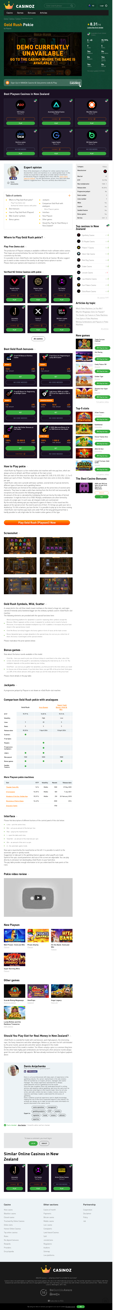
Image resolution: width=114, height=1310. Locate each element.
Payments (47, 1213)
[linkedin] (25, 1071)
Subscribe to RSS (56, 1301)
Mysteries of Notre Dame (14, 801)
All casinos (38, 339)
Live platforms (49, 1255)
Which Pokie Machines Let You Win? (89, 308)
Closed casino (9, 1217)
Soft (45, 1236)
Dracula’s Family (11, 806)
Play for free (103, 348)
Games (20, 12)
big (6, 436)
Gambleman (99, 424)
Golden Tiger (99, 376)
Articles (43, 12)
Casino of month (50, 1210)
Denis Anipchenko (14, 183)
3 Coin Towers (99, 412)
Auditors (47, 1247)
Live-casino (48, 1225)
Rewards (7, 1244)
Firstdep (43, 436)
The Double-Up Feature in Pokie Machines (92, 315)
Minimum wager (46, 400)
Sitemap (47, 1251)
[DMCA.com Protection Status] (55, 1295)
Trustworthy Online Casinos (14, 1221)
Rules (6, 1236)
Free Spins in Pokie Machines (87, 318)
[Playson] (105, 171)
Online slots (8, 1225)
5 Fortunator (10, 792)
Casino (10, 12)
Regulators (48, 1244)
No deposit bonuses (11, 1240)
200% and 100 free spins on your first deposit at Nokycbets (101, 486)
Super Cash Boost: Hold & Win (61, 707)
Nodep (7, 364)
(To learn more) (70, 1306)
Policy (85, 1217)
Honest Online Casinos (12, 1229)
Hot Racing (98, 352)
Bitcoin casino (49, 1217)
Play (20, 123)
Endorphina (98, 415)
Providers (7, 1247)
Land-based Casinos (51, 1232)
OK (81, 1307)
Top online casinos (10, 1232)
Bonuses (32, 12)
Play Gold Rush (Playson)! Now (37, 522)
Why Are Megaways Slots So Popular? (90, 312)
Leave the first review (95, 27)
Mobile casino (49, 1221)
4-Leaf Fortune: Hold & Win (102, 461)
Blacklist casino (10, 1213)
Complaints (48, 1229)
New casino (8, 1210)
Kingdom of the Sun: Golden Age (17, 796)
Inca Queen (43, 707)
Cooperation (87, 1210)
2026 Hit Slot (99, 449)
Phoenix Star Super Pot (101, 389)
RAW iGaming (8, 1026)
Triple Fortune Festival (100, 340)
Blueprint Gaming (10, 1003)
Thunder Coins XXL (12, 787)
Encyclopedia (9, 1251)
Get (20, 377)
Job (84, 1221)
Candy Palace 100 (100, 364)
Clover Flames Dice (101, 437)
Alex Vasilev (22, 1125)
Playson (6, 947)
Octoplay (97, 465)
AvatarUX (30, 1003)
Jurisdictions (48, 1240)
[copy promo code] (24, 119)
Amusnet (97, 343)
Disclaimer (87, 1213)
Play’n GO (54, 1003)
